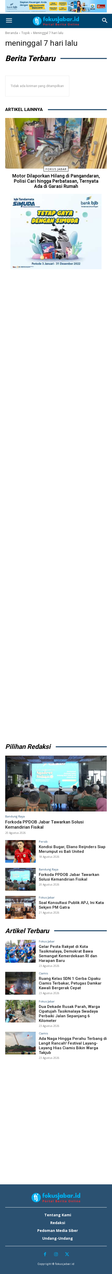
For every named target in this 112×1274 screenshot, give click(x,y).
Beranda (11, 33)
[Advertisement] (56, 504)
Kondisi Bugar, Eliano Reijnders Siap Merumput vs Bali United (72, 849)
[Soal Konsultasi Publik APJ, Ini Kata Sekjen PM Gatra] (20, 907)
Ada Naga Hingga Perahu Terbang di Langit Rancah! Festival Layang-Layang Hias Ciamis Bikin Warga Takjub (73, 1045)
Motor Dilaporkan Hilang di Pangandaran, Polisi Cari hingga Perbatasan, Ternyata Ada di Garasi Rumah (56, 181)
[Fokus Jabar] (56, 21)
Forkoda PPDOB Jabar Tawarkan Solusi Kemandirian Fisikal (69, 877)
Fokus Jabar (56, 169)
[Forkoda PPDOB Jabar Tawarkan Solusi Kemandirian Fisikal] (56, 783)
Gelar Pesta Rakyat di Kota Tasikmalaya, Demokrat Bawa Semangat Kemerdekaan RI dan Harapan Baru (68, 953)
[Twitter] (67, 1254)
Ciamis (43, 973)
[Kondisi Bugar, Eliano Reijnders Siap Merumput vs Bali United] (20, 851)
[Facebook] (45, 1254)
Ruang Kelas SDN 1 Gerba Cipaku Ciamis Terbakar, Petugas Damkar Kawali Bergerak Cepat (70, 983)
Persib (43, 841)
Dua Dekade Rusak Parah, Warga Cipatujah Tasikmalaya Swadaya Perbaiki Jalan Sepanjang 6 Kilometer (69, 1013)
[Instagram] (56, 1254)
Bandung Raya (15, 816)
